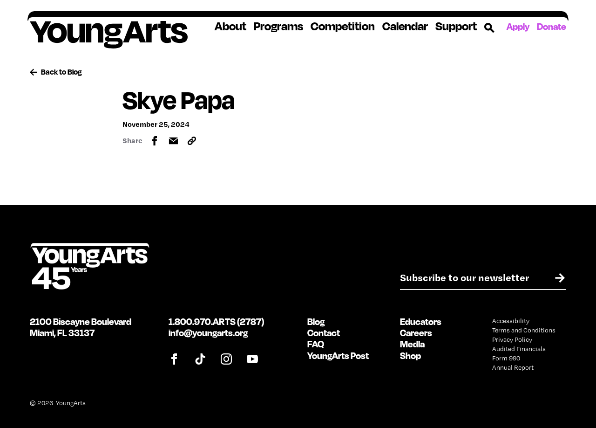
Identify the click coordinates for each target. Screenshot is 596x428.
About (230, 26)
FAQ (315, 344)
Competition (343, 26)
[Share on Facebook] (154, 140)
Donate (551, 26)
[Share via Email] (173, 140)
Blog (316, 321)
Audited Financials (519, 348)
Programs (278, 26)
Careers (416, 332)
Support (456, 26)
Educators (420, 321)
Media (412, 344)
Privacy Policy (512, 339)
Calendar (405, 26)
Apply (518, 26)
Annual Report (513, 367)
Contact (323, 332)
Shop (410, 355)
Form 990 (506, 358)
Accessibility (510, 320)
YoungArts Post (338, 355)
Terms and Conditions (523, 330)
